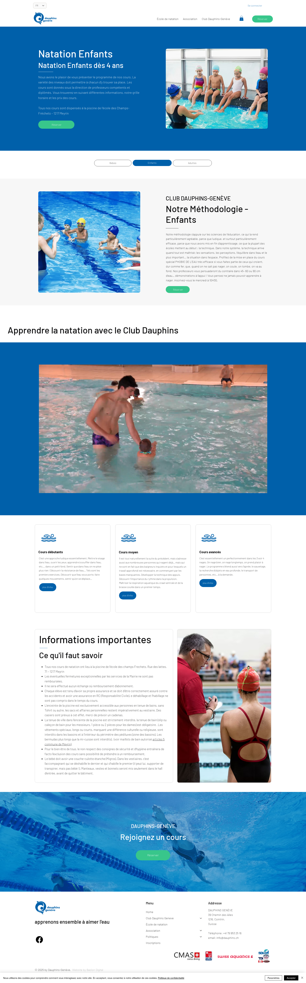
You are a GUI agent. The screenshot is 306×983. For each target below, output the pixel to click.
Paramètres (273, 977)
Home (149, 912)
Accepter (291, 977)
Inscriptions (153, 943)
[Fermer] (302, 977)
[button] (190, 19)
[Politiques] (201, 937)
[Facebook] (39, 939)
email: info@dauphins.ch (223, 937)
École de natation (157, 924)
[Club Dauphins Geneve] (201, 918)
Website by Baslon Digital (87, 970)
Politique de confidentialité (171, 977)
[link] (241, 18)
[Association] (201, 931)
